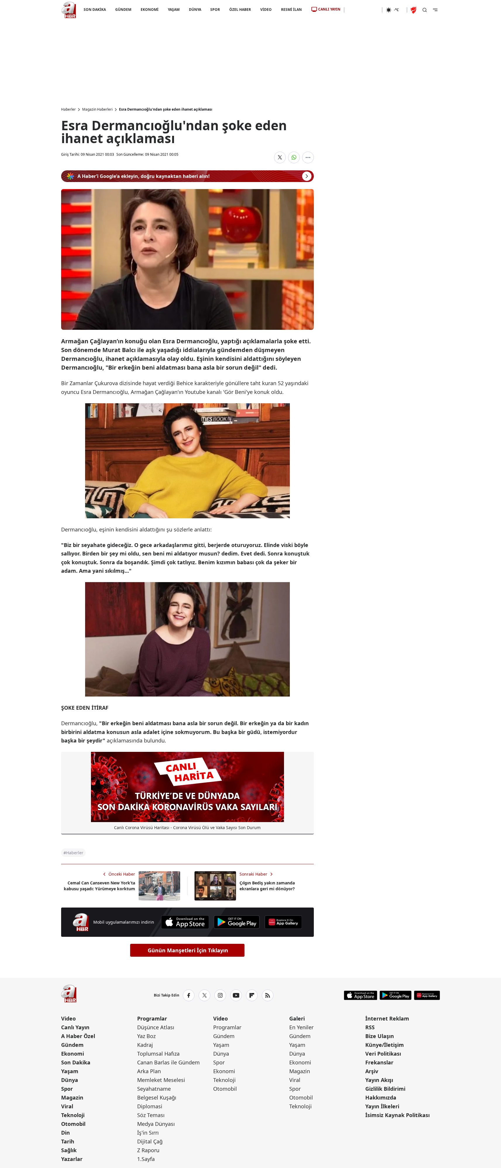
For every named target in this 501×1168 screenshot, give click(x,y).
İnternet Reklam (387, 1018)
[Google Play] (237, 922)
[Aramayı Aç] (424, 9)
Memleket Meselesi (161, 1079)
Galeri (297, 1018)
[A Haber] (68, 10)
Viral (67, 1106)
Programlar (152, 1018)
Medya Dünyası (156, 1123)
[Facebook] (188, 995)
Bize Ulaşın (379, 1036)
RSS (370, 1027)
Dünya (69, 1079)
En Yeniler (301, 1027)
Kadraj (145, 1044)
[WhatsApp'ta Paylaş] (294, 157)
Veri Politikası (383, 1053)
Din (65, 1132)
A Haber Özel (78, 1036)
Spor (67, 1088)
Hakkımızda (380, 1097)
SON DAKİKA (95, 9)
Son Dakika (75, 1062)
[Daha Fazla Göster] (308, 157)
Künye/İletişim (384, 1044)
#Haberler (73, 852)
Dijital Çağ (150, 1141)
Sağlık (69, 1150)
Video (68, 1018)
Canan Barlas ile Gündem (168, 1062)
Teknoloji (73, 1115)
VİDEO (266, 9)
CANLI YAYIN (329, 9)
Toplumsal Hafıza (158, 1053)
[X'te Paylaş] (280, 157)
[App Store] (185, 922)
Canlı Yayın (75, 1027)
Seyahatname (154, 1088)
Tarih (67, 1141)
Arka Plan (149, 1071)
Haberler (68, 109)
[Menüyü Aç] (435, 9)
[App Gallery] (283, 922)
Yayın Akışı (379, 1079)
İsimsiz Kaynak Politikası (397, 1115)
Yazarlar (71, 1158)
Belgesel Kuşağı (156, 1097)
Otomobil (73, 1123)
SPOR (215, 9)
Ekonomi (72, 1053)
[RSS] (267, 995)
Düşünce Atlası (155, 1027)
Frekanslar (379, 1062)
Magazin (72, 1097)
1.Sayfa (146, 1158)
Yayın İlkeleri (382, 1106)
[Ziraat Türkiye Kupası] (414, 10)
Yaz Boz (146, 1036)
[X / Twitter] (204, 995)
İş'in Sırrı (148, 1132)
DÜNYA (195, 9)
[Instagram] (220, 995)
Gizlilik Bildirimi (385, 1088)
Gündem (72, 1044)
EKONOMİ (149, 9)
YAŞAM (173, 9)
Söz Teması (151, 1115)
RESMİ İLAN (291, 9)
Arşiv (371, 1071)
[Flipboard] (252, 995)
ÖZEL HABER (240, 9)
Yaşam (69, 1071)
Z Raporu (148, 1150)
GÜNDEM (123, 9)
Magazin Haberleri (97, 109)
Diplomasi (149, 1106)
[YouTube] (236, 995)
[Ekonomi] (363, 10)
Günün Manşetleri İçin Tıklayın (188, 950)
